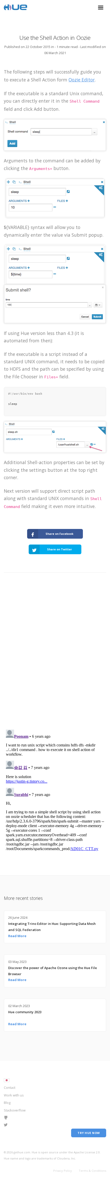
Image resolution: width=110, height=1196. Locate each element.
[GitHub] (6, 1118)
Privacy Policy (62, 1171)
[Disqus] (55, 658)
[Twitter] (6, 1125)
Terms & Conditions (92, 1171)
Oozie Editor (82, 80)
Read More (17, 936)
